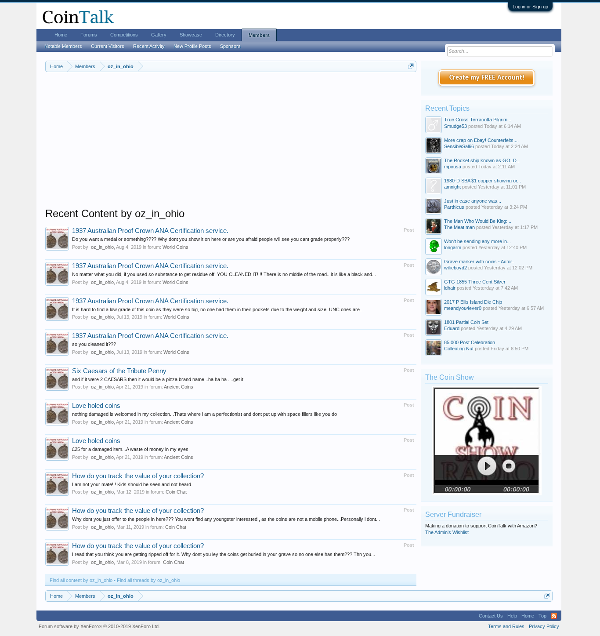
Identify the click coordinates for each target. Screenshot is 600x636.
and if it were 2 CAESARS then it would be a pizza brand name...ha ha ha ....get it (157, 379)
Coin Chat (176, 491)
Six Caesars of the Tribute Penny (119, 370)
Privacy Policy (544, 626)
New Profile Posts (192, 46)
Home (60, 34)
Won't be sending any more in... (477, 241)
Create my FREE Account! (486, 77)
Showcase (191, 34)
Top (542, 615)
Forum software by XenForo (99, 626)
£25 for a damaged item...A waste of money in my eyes (130, 449)
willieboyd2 (455, 267)
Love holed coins (96, 405)
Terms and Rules (506, 626)
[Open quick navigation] (411, 66)
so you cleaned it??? (94, 344)
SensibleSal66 (459, 146)
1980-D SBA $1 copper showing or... (482, 180)
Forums (88, 34)
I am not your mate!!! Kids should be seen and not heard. (132, 484)
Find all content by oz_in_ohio (81, 580)
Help (512, 615)
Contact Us (491, 615)
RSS (554, 616)
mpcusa (452, 166)
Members (259, 35)
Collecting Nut (458, 348)
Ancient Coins (178, 386)
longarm (452, 247)
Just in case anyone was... (472, 201)
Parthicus (454, 207)
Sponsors (230, 46)
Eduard (451, 328)
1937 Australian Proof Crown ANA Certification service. (150, 230)
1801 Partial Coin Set (466, 322)
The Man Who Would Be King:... (477, 221)
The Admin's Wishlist (447, 532)
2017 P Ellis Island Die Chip (473, 302)
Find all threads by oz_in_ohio (148, 580)
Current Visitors (107, 46)
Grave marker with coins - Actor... (480, 261)
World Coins (175, 247)
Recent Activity (149, 46)
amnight (452, 186)
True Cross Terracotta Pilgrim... (477, 119)
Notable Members (63, 46)
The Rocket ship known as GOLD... (482, 160)
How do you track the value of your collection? (138, 476)
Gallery (158, 34)
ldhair (449, 288)
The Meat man (459, 227)
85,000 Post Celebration (469, 342)
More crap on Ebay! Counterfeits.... (481, 140)
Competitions (124, 34)
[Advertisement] (230, 145)
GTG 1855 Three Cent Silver (475, 281)
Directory (225, 34)
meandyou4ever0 (462, 308)
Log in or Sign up (530, 6)
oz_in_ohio (102, 247)
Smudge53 (455, 126)
